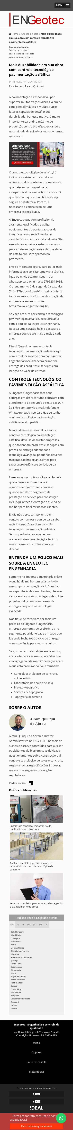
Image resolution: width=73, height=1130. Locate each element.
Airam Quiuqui (34, 86)
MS (40, 924)
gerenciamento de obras (20, 57)
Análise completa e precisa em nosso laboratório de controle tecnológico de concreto (31, 866)
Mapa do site (36, 1071)
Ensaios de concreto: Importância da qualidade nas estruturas (30, 827)
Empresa (37, 1052)
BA (23, 924)
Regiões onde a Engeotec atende (36, 917)
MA (29, 924)
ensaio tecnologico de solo (21, 53)
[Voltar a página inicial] (36, 19)
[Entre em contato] (36, 154)
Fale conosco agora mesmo (36, 1126)
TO (46, 924)
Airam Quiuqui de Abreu (42, 721)
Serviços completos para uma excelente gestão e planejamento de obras (36, 905)
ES (18, 924)
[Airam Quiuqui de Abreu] (31, 783)
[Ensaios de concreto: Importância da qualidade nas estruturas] (36, 809)
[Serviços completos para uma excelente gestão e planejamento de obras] (36, 887)
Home (36, 1042)
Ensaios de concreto (18, 50)
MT (34, 924)
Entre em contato (36, 1062)
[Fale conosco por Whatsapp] (61, 1118)
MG (12, 924)
